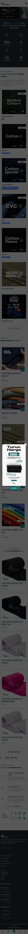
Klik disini (13, 488)
